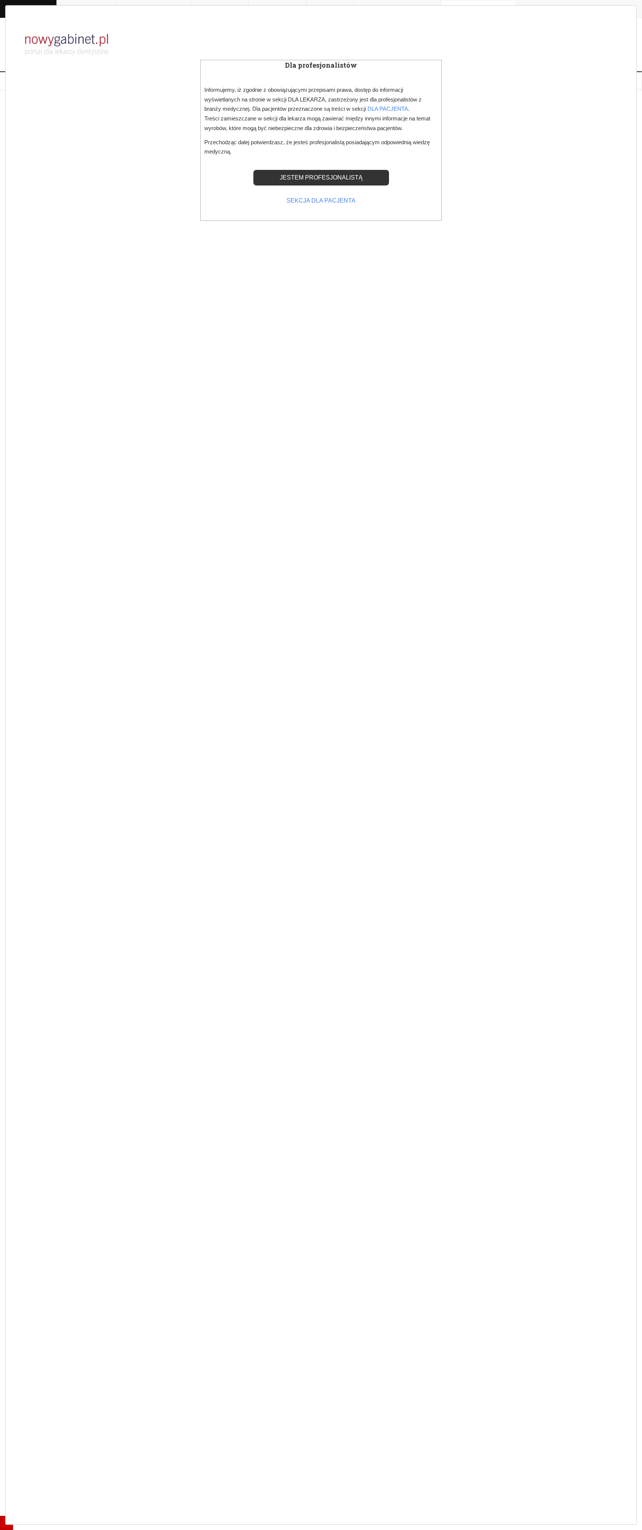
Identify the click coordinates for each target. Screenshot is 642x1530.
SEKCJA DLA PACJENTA (321, 200)
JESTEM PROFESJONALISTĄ (321, 177)
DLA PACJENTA (387, 109)
